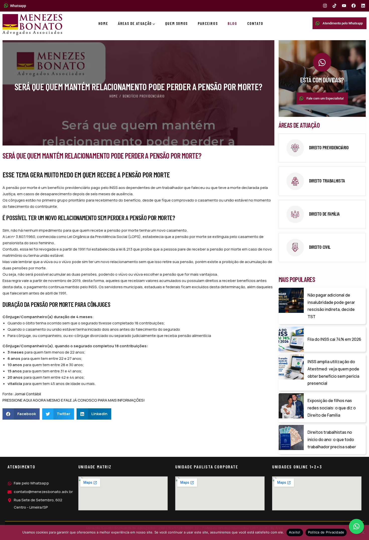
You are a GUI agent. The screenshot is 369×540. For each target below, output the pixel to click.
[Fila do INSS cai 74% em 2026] (291, 339)
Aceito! (294, 532)
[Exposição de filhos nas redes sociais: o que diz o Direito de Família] (291, 405)
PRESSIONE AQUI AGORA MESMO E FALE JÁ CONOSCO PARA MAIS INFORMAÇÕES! (74, 400)
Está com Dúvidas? (322, 80)
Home (113, 96)
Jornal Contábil (28, 394)
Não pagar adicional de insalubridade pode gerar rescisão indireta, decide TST (331, 305)
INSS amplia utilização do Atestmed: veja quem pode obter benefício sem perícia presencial (333, 372)
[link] (322, 148)
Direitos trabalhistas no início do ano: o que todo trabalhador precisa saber (332, 439)
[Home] (32, 24)
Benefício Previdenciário (144, 96)
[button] (21, 414)
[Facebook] (353, 6)
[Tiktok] (334, 6)
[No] (362, 532)
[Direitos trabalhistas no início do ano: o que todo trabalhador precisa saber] (291, 437)
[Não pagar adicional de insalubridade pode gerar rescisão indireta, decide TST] (291, 300)
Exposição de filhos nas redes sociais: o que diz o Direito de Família (332, 408)
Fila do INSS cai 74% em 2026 (334, 339)
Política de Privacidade (326, 532)
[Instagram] (325, 6)
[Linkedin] (363, 6)
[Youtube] (344, 6)
